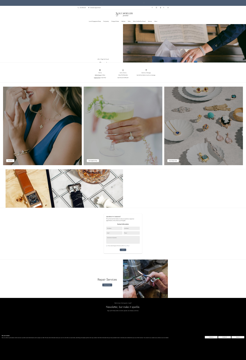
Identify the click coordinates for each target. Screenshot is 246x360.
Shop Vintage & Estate (173, 160)
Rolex (129, 21)
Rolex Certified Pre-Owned (139, 21)
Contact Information (123, 224)
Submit (123, 249)
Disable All (224, 337)
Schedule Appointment (95, 7)
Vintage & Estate (115, 21)
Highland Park (97, 77)
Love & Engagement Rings (95, 21)
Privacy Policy (126, 245)
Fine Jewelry (106, 21)
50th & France (98, 75)
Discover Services (107, 285)
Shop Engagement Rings (93, 160)
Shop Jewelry (10, 160)
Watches (123, 21)
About (155, 21)
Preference (211, 337)
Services (150, 21)
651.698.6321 (83, 7)
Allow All (237, 337)
